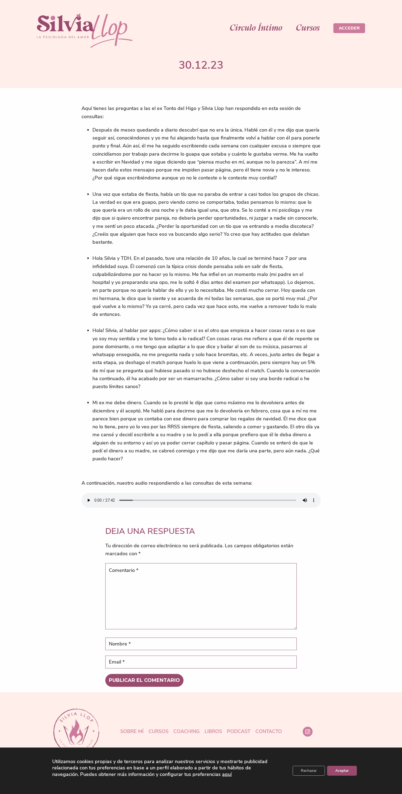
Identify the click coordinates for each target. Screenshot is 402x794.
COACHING (186, 732)
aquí (227, 774)
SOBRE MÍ (132, 732)
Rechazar (309, 770)
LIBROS (213, 732)
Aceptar (342, 770)
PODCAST (238, 732)
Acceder (349, 28)
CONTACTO (268, 732)
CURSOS (158, 732)
